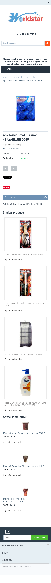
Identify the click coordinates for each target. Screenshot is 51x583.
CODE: (6, 153)
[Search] (47, 43)
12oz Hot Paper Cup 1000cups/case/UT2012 (23, 466)
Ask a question (12, 148)
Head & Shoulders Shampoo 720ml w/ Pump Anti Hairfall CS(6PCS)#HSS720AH (25, 404)
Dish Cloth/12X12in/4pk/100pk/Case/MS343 (24, 354)
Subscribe (39, 537)
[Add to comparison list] (14, 168)
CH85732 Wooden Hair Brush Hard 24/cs (23, 255)
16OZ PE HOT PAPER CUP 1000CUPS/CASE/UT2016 (14, 500)
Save (7, 187)
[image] (25, 16)
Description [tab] (10, 197)
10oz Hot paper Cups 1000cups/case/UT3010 (24, 433)
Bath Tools (30, 77)
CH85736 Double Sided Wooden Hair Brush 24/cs (24, 304)
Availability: (8, 158)
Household (17, 77)
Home (6, 77)
